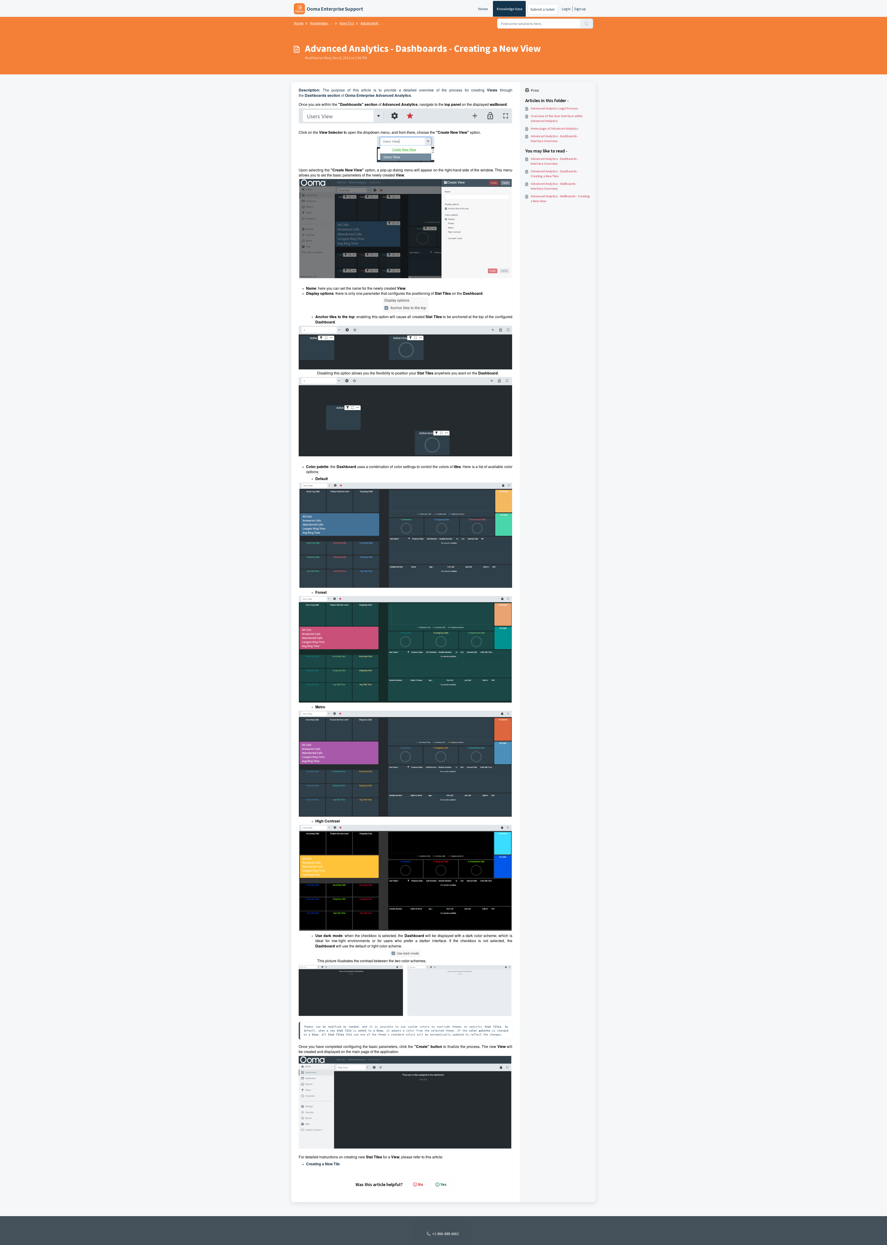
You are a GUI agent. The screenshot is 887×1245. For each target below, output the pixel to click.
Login (566, 8)
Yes (443, 1184)
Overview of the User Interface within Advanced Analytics (557, 118)
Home (483, 8)
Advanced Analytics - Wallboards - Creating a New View (560, 198)
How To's (347, 23)
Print (535, 90)
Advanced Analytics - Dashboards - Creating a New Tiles (554, 173)
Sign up (580, 8)
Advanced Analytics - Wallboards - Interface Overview (554, 186)
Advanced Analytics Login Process (554, 108)
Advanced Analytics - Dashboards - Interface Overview (554, 138)
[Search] (586, 23)
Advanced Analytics (376, 23)
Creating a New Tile (323, 1163)
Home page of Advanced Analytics (554, 128)
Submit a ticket (543, 9)
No (420, 1184)
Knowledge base (509, 8)
